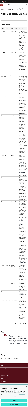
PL (19, 291)
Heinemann (21, 182)
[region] (14, 395)
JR (19, 115)
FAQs (2, 365)
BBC (22, 49)
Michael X (21, 220)
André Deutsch (12, 337)
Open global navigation (1, 1)
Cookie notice (22, 394)
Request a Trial (4, 375)
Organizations (10, 9)
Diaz (25, 175)
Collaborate (3, 381)
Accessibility (3, 368)
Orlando (7, 5)
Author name (14, 28)
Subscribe (3, 378)
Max (23, 165)
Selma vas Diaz (22, 172)
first (22, 162)
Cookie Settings (14, 396)
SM (20, 303)
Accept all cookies (14, 404)
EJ (19, 265)
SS (19, 96)
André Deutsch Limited (14, 343)
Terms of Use (4, 372)
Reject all (14, 400)
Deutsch (21, 66)
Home (2, 9)
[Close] (26, 386)
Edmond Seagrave (22, 340)
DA (21, 35)
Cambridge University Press (7, 2)
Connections (5, 28)
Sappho (21, 249)
